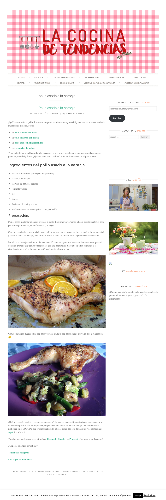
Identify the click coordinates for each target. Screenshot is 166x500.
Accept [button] (138, 495)
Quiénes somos (42, 82)
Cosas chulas (116, 77)
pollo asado (62, 472)
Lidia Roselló (39, 114)
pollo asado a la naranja (82, 472)
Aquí (10, 432)
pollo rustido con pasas (25, 132)
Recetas (38, 77)
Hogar (20, 82)
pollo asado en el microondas (29, 142)
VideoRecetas (92, 77)
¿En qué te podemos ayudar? (99, 82)
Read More (149, 495)
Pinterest (73, 439)
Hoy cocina (140, 77)
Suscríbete (117, 118)
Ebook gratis (67, 82)
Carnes (40, 472)
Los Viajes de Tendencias (20, 459)
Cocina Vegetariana (64, 77)
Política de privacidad (136, 82)
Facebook (51, 439)
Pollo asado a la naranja (57, 108)
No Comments (77, 114)
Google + (62, 439)
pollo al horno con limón (26, 137)
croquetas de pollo (24, 148)
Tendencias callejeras (18, 452)
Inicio (21, 77)
